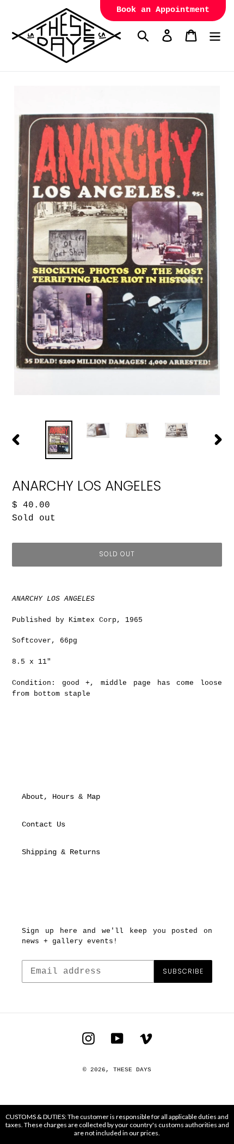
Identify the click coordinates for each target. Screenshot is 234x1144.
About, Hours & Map (61, 796)
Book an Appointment (163, 10)
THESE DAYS (132, 1069)
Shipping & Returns (61, 852)
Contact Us (43, 824)
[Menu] (215, 35)
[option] (58, 440)
